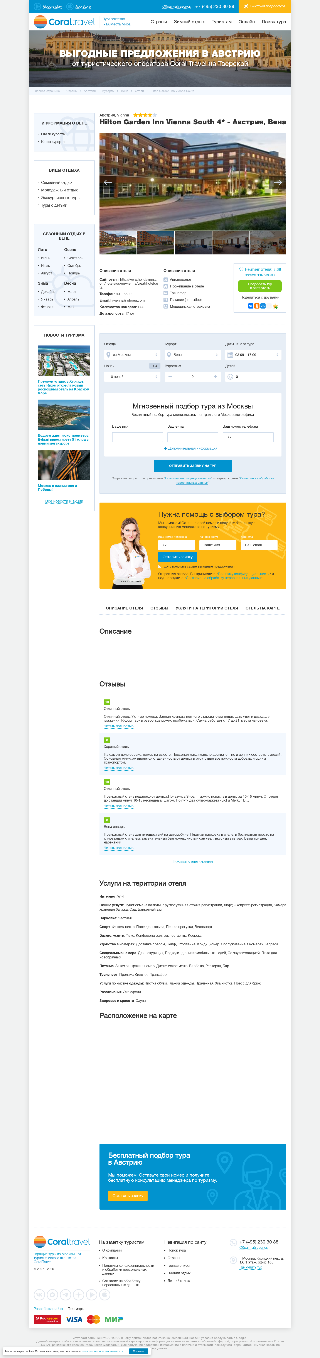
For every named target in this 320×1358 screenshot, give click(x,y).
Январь (47, 299)
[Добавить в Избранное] (275, 306)
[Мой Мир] (263, 306)
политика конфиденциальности (175, 1338)
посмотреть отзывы (260, 275)
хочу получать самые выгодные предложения (199, 566)
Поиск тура (274, 21)
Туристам (222, 21)
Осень (70, 249)
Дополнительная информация (192, 448)
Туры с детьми (54, 205)
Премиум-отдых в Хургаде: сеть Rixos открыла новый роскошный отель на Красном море (63, 387)
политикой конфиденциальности (103, 1351)
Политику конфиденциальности (188, 478)
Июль (45, 266)
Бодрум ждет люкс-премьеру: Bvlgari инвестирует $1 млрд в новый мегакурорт (63, 439)
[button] (107, 182)
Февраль (48, 307)
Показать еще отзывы (193, 861)
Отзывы (159, 608)
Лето (42, 249)
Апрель (73, 299)
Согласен (138, 1351)
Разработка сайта (48, 1309)
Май (70, 307)
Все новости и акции (64, 501)
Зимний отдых (189, 21)
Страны (174, 1258)
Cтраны (159, 21)
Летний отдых (179, 1281)
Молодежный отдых (59, 190)
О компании (112, 1250)
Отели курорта (53, 134)
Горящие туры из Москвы (54, 1254)
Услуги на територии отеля (207, 608)
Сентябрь (75, 258)
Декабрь (48, 292)
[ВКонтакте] (250, 306)
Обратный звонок (253, 1248)
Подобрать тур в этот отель (260, 286)
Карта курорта (53, 142)
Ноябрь (73, 273)
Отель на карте (263, 608)
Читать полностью (118, 726)
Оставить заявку (128, 1196)
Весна (70, 283)
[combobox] (132, 355)
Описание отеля (124, 608)
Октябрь (74, 266)
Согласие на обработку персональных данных (223, 578)
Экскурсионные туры (60, 198)
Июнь (45, 258)
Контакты (110, 1258)
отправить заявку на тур (192, 466)
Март (71, 292)
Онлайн (247, 21)
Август (46, 273)
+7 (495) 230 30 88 (214, 6)
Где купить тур (250, 1267)
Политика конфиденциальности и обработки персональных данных (128, 1269)
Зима (43, 283)
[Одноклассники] (256, 306)
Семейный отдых (56, 182)
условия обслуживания (218, 1338)
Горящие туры (179, 1266)
